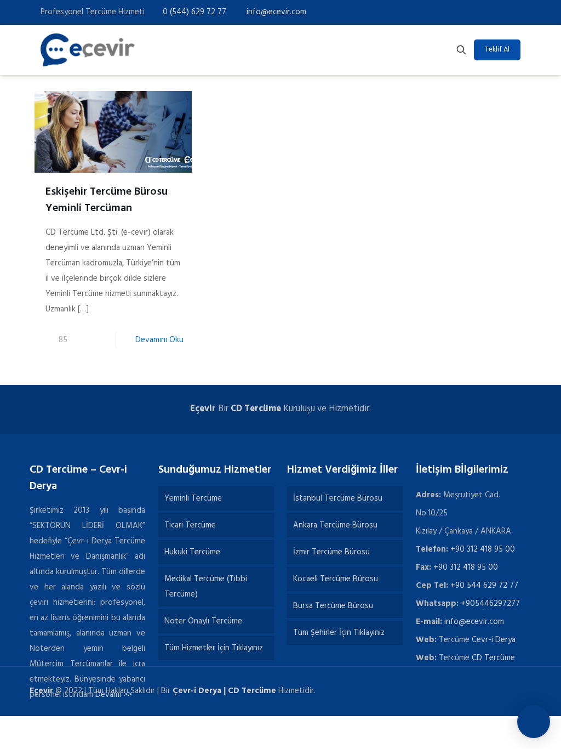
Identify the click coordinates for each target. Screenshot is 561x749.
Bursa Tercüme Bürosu (333, 605)
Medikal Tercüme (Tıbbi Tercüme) (205, 586)
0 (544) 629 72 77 (194, 12)
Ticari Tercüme (190, 525)
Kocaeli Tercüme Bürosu (335, 579)
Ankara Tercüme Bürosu (335, 525)
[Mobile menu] (423, 50)
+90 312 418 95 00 (482, 549)
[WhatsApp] (455, 12)
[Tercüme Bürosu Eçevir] (88, 50)
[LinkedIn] (500, 12)
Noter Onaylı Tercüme (203, 621)
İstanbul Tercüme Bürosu (337, 498)
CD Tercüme (256, 409)
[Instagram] (514, 12)
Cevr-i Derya (494, 639)
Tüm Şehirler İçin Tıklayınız (339, 632)
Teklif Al (497, 49)
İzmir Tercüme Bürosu (331, 552)
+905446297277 (490, 603)
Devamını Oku (159, 340)
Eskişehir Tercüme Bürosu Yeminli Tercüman (106, 200)
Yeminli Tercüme (193, 498)
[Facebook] (470, 12)
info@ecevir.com (275, 12)
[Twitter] (485, 12)
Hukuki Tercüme (192, 552)
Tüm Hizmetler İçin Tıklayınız (213, 648)
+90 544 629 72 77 (484, 585)
